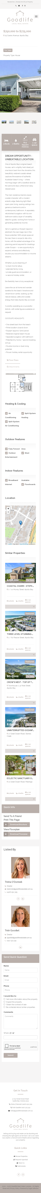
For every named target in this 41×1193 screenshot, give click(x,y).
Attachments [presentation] (14, 367)
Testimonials (21, 1166)
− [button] (8, 512)
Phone (6, 986)
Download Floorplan (18, 834)
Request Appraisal (21, 1159)
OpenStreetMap (24, 544)
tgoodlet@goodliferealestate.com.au (19, 938)
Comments (8, 1012)
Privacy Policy (14, 1188)
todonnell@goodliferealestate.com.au (20, 889)
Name (6, 966)
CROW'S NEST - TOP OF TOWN (22, 682)
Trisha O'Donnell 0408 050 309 (21, 1104)
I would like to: (10, 996)
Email (6, 976)
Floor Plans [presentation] (13, 360)
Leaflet (10, 544)
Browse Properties (21, 1156)
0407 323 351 (11, 941)
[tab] (12, 360)
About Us (21, 1163)
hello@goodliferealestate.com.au (22, 1111)
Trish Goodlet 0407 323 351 (21, 1107)
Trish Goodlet (12, 930)
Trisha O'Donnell (13, 882)
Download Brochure (18, 824)
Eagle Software (33, 1188)
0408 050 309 (12, 892)
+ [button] (8, 508)
